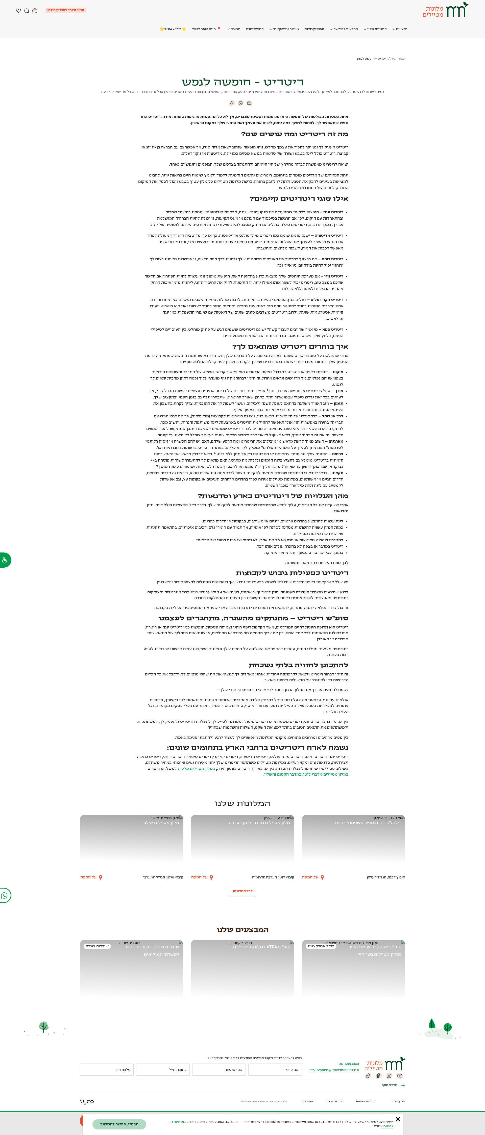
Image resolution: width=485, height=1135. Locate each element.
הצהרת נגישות (335, 1101)
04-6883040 (349, 1064)
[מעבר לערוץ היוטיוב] (400, 1075)
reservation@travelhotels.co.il (334, 1070)
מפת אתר (307, 1101)
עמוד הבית (398, 58)
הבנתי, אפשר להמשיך (119, 1124)
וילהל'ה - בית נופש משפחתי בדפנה (367, 823)
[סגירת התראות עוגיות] (398, 1119)
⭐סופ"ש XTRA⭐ (172, 29)
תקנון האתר (398, 1101)
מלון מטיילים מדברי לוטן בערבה (259, 823)
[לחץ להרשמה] (86, 1070)
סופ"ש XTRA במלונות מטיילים (261, 947)
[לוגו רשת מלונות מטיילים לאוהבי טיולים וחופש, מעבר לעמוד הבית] (445, 9)
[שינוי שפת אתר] (34, 10)
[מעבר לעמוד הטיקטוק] (368, 1075)
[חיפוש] (26, 10)
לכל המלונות (243, 891)
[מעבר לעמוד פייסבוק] (378, 1075)
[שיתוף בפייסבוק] (232, 103)
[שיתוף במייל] (249, 103)
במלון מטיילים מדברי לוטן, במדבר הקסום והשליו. (305, 774)
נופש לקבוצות (314, 29)
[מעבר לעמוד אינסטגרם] (389, 1075)
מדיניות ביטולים (365, 1101)
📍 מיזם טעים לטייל (206, 29)
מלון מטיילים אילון (161, 823)
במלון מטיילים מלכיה (196, 769)
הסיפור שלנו (255, 29)
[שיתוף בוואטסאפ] (241, 103)
